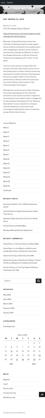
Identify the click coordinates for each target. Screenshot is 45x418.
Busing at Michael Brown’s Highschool (17, 230)
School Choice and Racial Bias (14, 226)
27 (17, 359)
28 (23, 359)
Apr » (34, 364)
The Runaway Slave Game (16, 28)
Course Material (9, 123)
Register (6, 380)
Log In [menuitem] (3, 2)
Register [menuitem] (10, 2)
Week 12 (6, 168)
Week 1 (6, 128)
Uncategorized (9, 326)
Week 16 (6, 186)
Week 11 (6, 164)
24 (40, 355)
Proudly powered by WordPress (14, 413)
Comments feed (9, 393)
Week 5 (6, 146)
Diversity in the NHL (26, 256)
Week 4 (6, 141)
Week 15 (6, 181)
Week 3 (6, 137)
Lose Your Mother (19, 8)
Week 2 (6, 132)
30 (34, 359)
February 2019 (8, 308)
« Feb (11, 364)
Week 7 (6, 155)
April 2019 (7, 299)
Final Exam (7, 190)
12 (11, 351)
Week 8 (6, 159)
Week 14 (6, 177)
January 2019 (8, 313)
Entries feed (8, 388)
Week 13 (6, 173)
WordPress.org (9, 397)
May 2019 (7, 295)
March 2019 (7, 304)
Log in (5, 384)
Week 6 (6, 150)
